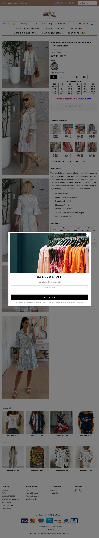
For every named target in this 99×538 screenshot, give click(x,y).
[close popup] (87, 235)
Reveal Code (49, 297)
